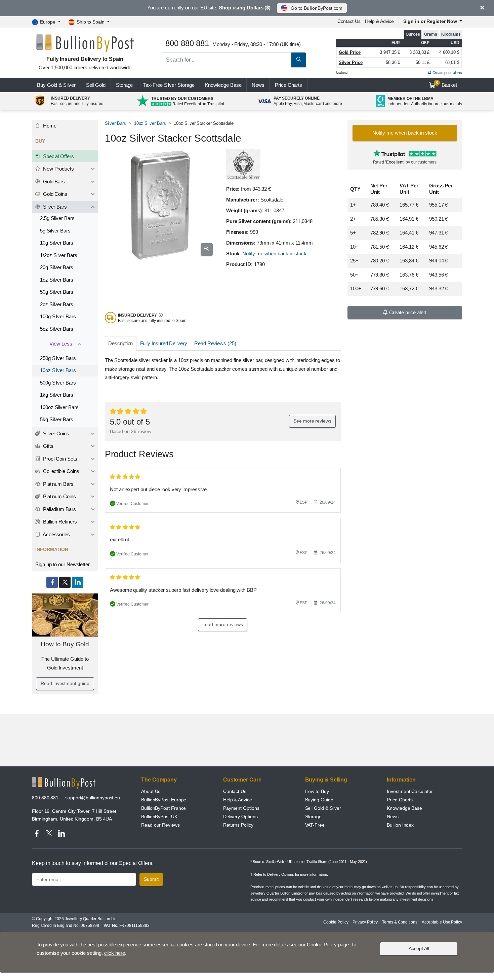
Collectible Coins (60, 471)
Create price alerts (446, 73)
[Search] (298, 59)
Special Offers (58, 156)
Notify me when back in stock (274, 253)
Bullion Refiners (59, 521)
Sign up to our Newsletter (62, 564)
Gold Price (350, 52)
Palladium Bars (59, 509)
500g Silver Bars (58, 383)
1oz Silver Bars (56, 280)
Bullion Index (400, 825)
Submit (151, 879)
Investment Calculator (410, 791)
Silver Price (351, 62)
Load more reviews (222, 624)
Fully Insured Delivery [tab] (163, 343)
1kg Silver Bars (56, 395)
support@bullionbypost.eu (92, 797)
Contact (349, 21)
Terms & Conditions (399, 922)
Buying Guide (319, 799)
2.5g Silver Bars (57, 218)
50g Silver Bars (56, 292)
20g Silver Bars (56, 267)
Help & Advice (379, 21)
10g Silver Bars (56, 243)
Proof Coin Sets (59, 459)
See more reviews (312, 421)
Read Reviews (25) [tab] (215, 343)
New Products (58, 169)
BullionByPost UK (159, 816)
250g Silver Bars (58, 358)
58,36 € (393, 62)
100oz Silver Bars (59, 407)
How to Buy (317, 791)
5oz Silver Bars (56, 329)
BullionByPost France (163, 808)
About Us (150, 791)
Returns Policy (238, 825)
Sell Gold (96, 85)
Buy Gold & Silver (56, 85)
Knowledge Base (223, 85)
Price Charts (400, 799)
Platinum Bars (58, 484)
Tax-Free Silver (168, 85)
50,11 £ (422, 62)
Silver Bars (115, 123)
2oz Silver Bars (56, 304)
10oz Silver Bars (150, 123)
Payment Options (241, 808)
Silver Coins (55, 433)
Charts (288, 85)
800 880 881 (45, 797)
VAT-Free (315, 825)
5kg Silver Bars (56, 419)
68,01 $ (452, 62)
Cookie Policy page (328, 944)
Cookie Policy (335, 922)
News (258, 85)
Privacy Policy (365, 922)
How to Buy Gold (65, 644)
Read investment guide (65, 683)
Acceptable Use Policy (442, 922)
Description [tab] (120, 343)
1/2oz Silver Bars (58, 255)
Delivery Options (240, 816)
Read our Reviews (160, 825)
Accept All (419, 948)
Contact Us (234, 791)
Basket (446, 84)
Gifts (47, 446)
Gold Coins (54, 194)
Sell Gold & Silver (323, 808)
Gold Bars (53, 181)
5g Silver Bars (55, 230)
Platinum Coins (59, 496)
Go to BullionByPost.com (316, 8)
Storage (124, 85)
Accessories (56, 534)
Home (49, 126)
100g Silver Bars (58, 316)
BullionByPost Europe (163, 799)
